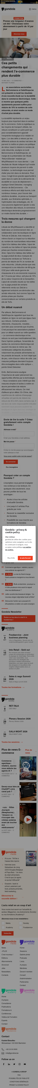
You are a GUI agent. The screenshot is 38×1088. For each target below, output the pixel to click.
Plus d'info (11, 558)
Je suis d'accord (25, 558)
